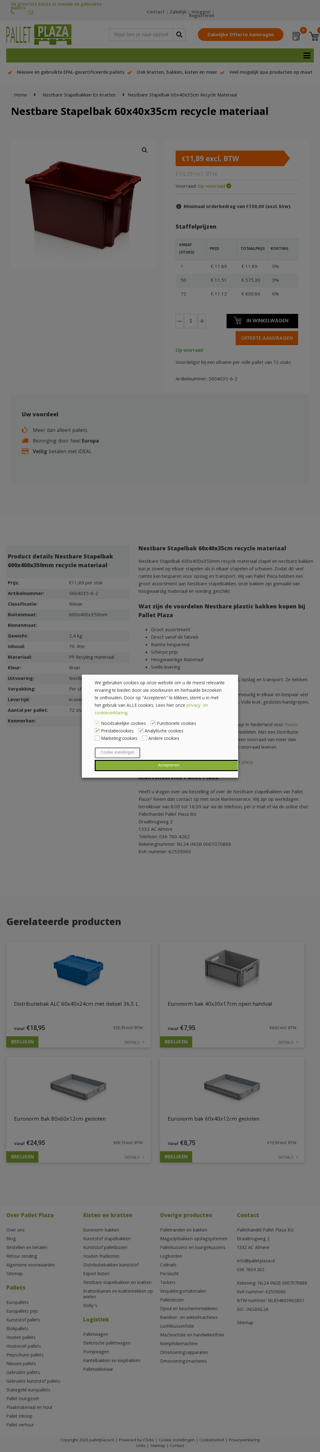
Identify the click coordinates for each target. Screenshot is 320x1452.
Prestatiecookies (117, 731)
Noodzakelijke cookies (123, 724)
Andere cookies (163, 739)
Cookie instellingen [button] (117, 753)
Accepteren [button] (169, 765)
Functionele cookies (176, 724)
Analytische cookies (164, 731)
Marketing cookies (119, 739)
